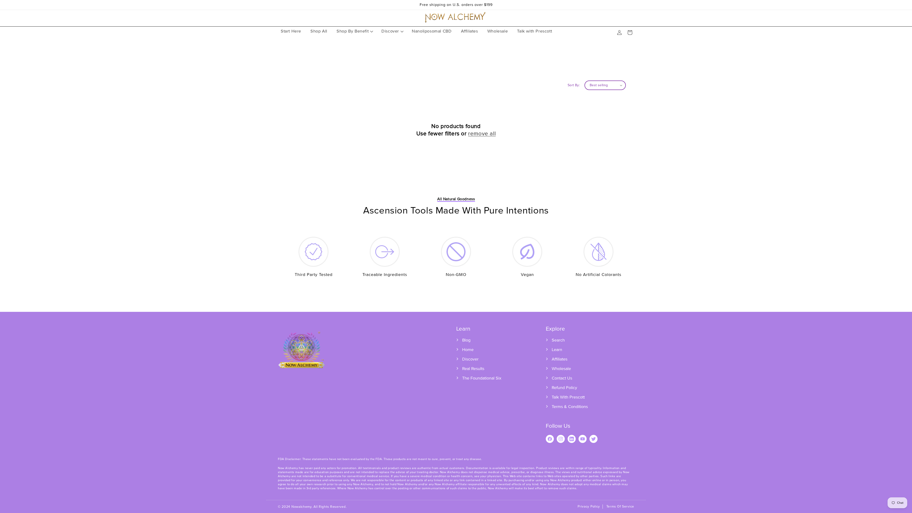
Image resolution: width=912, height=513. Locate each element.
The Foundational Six (481, 378)
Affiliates (559, 359)
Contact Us (562, 378)
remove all (482, 133)
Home (468, 349)
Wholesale (561, 368)
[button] (354, 31)
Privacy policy (589, 506)
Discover (470, 359)
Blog (466, 340)
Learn (557, 349)
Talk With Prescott (568, 397)
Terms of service (620, 506)
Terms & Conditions (570, 406)
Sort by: (574, 85)
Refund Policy (564, 387)
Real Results (473, 368)
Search (558, 340)
